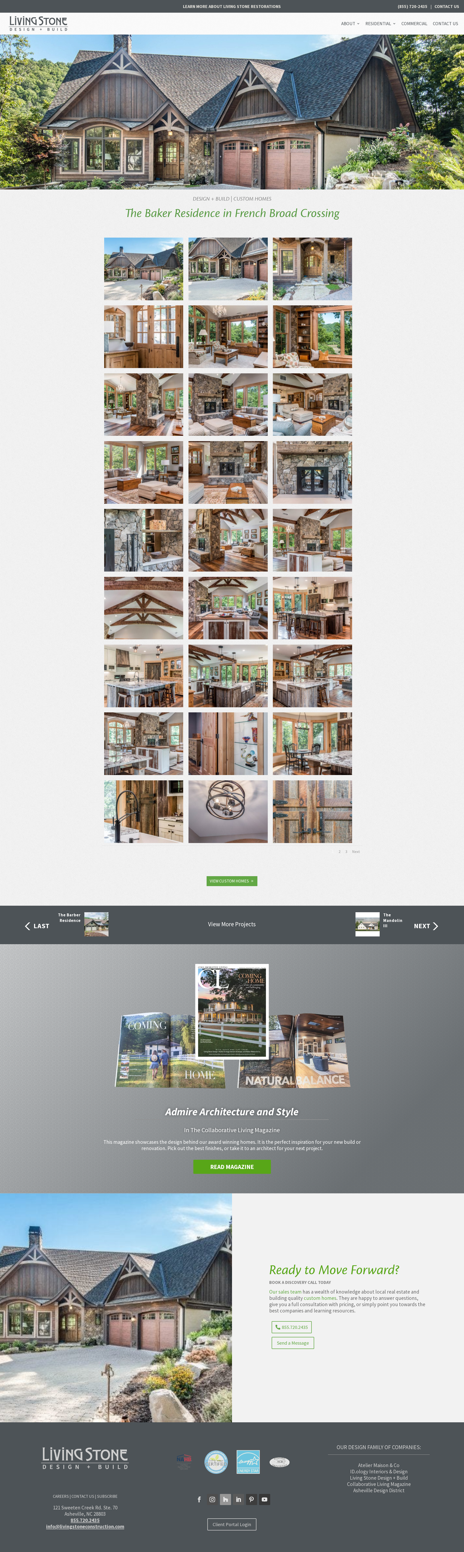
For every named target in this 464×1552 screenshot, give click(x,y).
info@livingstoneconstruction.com (85, 1526)
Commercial (414, 23)
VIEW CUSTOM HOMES (229, 881)
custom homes (320, 1298)
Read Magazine (232, 1167)
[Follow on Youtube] (264, 1499)
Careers (61, 1496)
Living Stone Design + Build (379, 1478)
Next (356, 851)
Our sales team (285, 1291)
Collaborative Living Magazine (379, 1484)
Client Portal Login (232, 1524)
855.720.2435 (295, 1327)
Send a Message (293, 1343)
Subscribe (107, 1496)
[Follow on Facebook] (199, 1499)
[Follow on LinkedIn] (238, 1499)
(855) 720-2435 (413, 6)
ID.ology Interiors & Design (379, 1471)
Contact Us (447, 6)
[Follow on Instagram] (212, 1499)
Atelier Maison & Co (378, 1465)
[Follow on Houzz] (225, 1499)
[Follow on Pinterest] (251, 1499)
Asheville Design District (379, 1490)
